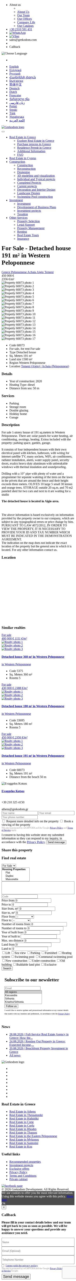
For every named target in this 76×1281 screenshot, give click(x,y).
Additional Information (31, 151)
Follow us (11, 1006)
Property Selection (28, 221)
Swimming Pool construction (35, 196)
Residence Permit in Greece (34, 147)
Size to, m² (8, 912)
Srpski (13, 109)
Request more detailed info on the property (32, 821)
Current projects (27, 186)
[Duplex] (15, 876)
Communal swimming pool (55, 956)
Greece (6, 272)
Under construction (44, 960)
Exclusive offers (19, 1168)
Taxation (22, 214)
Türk (12, 113)
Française (15, 95)
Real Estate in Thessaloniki (26, 1115)
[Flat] (15, 872)
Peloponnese (19, 272)
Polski (13, 106)
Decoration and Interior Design (36, 189)
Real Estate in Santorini (23, 1143)
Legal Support (26, 224)
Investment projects (29, 210)
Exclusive (50, 964)
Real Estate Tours (28, 235)
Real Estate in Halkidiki (24, 1118)
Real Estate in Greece (22, 137)
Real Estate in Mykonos (24, 1139)
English (14, 66)
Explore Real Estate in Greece (35, 140)
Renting (22, 231)
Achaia (32, 272)
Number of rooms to (14, 928)
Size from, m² (10, 908)
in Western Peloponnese (16, 664)
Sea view (20, 953)
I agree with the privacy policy (22, 1265)
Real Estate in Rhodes (22, 1129)
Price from (8, 900)
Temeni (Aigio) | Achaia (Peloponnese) (45, 366)
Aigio (40, 272)
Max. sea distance (12, 940)
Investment (16, 200)
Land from (8, 944)
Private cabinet (18, 1179)
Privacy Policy (56, 828)
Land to (6, 948)
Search (7, 968)
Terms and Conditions (22, 1175)
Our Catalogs (25, 25)
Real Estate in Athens (22, 1111)
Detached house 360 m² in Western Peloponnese (33, 656)
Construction (17, 161)
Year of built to (11, 936)
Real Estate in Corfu (21, 1125)
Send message (56, 842)
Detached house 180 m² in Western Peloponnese (33, 706)
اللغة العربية (17, 120)
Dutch (13, 92)
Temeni (49, 272)
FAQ (20, 154)
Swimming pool (24, 956)
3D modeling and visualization (36, 175)
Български (16, 80)
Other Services (18, 217)
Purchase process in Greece (34, 144)
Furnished (51, 953)
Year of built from (12, 932)
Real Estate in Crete (21, 1122)
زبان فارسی (17, 102)
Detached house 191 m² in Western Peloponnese (33, 755)
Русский (14, 73)
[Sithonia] (23, 998)
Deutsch (14, 88)
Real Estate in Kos (20, 1146)
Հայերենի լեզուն (22, 77)
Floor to (6, 920)
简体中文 (15, 84)
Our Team (23, 15)
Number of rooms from (16, 924)
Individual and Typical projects (36, 179)
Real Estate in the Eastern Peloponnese (33, 1136)
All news (14, 1055)
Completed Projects (29, 182)
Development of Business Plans (36, 207)
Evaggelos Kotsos (13, 791)
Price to (6, 904)
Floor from (8, 916)
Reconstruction (26, 168)
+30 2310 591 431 (20, 29)
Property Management (30, 228)
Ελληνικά (15, 70)
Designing (23, 172)
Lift (7, 953)
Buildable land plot (28, 964)
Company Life (26, 22)
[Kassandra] (23, 995)
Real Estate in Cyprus (22, 158)
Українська (16, 116)
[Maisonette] (15, 879)
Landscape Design (28, 193)
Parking (36, 953)
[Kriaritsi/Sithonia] (23, 1002)
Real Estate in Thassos (23, 1132)
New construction (16, 960)
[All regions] (23, 992)
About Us (23, 11)
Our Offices (24, 18)
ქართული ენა (19, 99)
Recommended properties (25, 1161)
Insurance (23, 238)
